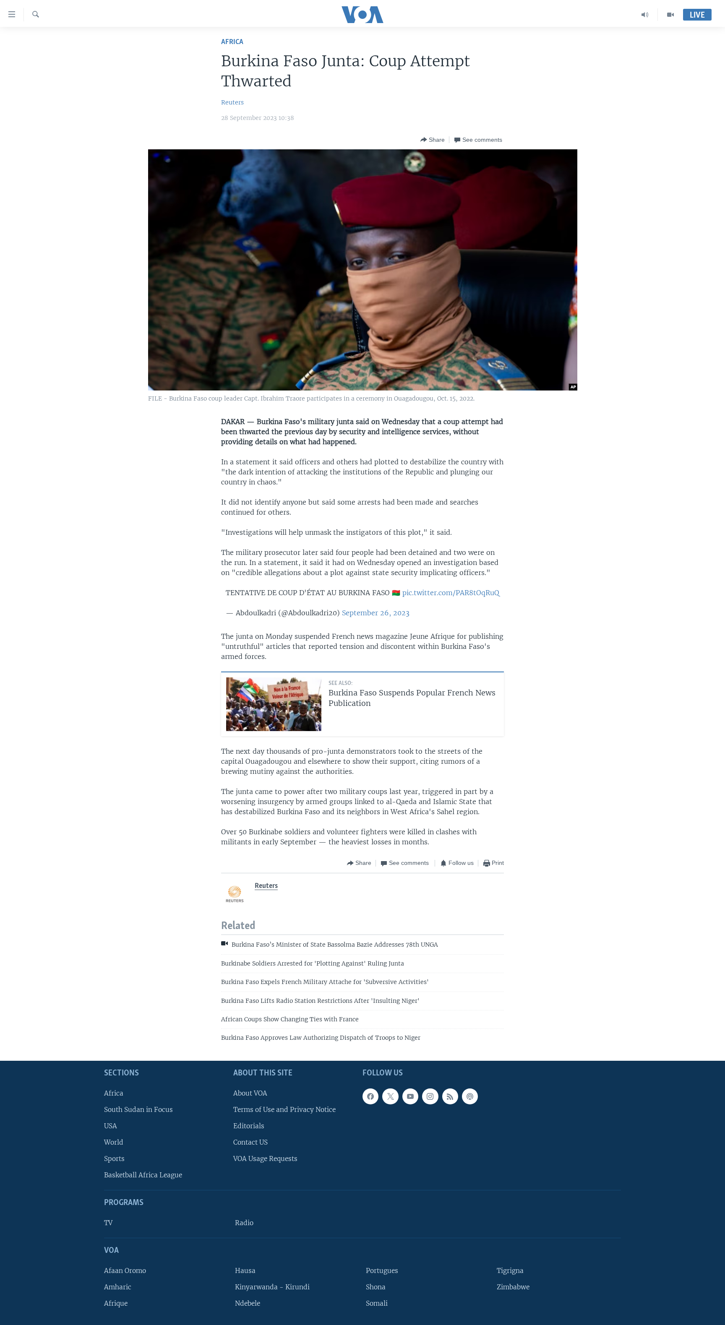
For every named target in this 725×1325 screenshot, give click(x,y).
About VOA (250, 1093)
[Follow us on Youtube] (410, 1096)
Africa (232, 42)
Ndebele (247, 1303)
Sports (114, 1159)
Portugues (382, 1271)
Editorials (248, 1126)
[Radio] (645, 14)
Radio (244, 1223)
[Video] (670, 14)
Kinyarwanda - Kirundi (272, 1287)
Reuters (232, 102)
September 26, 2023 (375, 613)
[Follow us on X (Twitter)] (390, 1096)
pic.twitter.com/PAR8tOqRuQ (450, 592)
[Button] (432, 140)
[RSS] (450, 1096)
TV (108, 1223)
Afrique (116, 1303)
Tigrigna (510, 1271)
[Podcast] (470, 1096)
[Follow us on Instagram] (430, 1096)
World (113, 1142)
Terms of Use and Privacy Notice (284, 1110)
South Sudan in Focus (138, 1110)
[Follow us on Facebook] (370, 1096)
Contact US (250, 1142)
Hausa (245, 1271)
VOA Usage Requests (265, 1159)
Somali (377, 1303)
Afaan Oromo (125, 1271)
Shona (376, 1287)
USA (110, 1126)
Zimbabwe (513, 1287)
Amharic (117, 1287)
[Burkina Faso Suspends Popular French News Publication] (273, 704)
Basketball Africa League (143, 1175)
